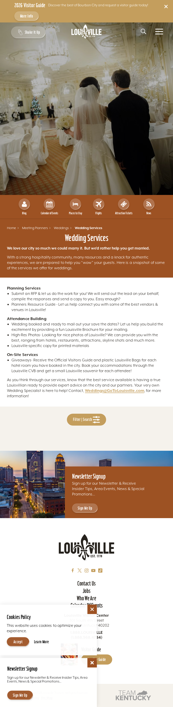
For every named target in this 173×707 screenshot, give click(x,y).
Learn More (41, 641)
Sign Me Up (85, 508)
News (148, 213)
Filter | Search (83, 419)
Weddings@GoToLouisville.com (114, 390)
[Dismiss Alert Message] (166, 6)
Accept (18, 641)
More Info (26, 16)
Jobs (87, 591)
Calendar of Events (49, 213)
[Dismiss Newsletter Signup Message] (92, 662)
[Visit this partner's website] (133, 695)
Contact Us (86, 583)
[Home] (86, 31)
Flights (98, 213)
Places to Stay (75, 213)
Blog (24, 213)
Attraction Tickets (123, 213)
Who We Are (86, 598)
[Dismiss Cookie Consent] (92, 609)
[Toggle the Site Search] (143, 31)
